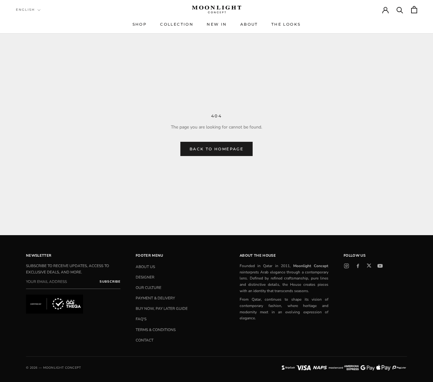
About (249, 24)
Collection (176, 24)
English (25, 10)
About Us (145, 266)
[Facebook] (358, 266)
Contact (144, 340)
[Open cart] (414, 9)
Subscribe (110, 281)
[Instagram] (346, 266)
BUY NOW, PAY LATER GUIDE (162, 308)
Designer (145, 277)
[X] (369, 265)
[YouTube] (380, 266)
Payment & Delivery (155, 298)
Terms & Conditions (156, 329)
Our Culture (148, 287)
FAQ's (141, 319)
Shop (139, 24)
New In (217, 24)
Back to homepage (216, 149)
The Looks (286, 24)
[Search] (400, 9)
